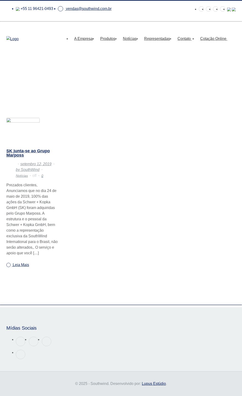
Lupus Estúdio (154, 384)
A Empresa (83, 39)
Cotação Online (213, 39)
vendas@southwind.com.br (88, 9)
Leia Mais (20, 265)
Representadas (157, 39)
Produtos (107, 39)
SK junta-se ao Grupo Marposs (28, 153)
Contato (184, 39)
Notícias (130, 39)
